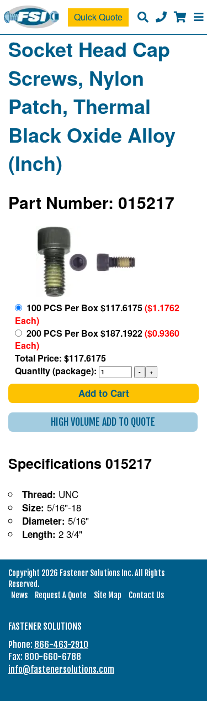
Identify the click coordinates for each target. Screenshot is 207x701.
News (19, 595)
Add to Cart (103, 393)
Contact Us (146, 595)
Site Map (107, 595)
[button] (103, 422)
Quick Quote (98, 17)
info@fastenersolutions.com (61, 669)
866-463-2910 (61, 644)
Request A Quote (61, 595)
